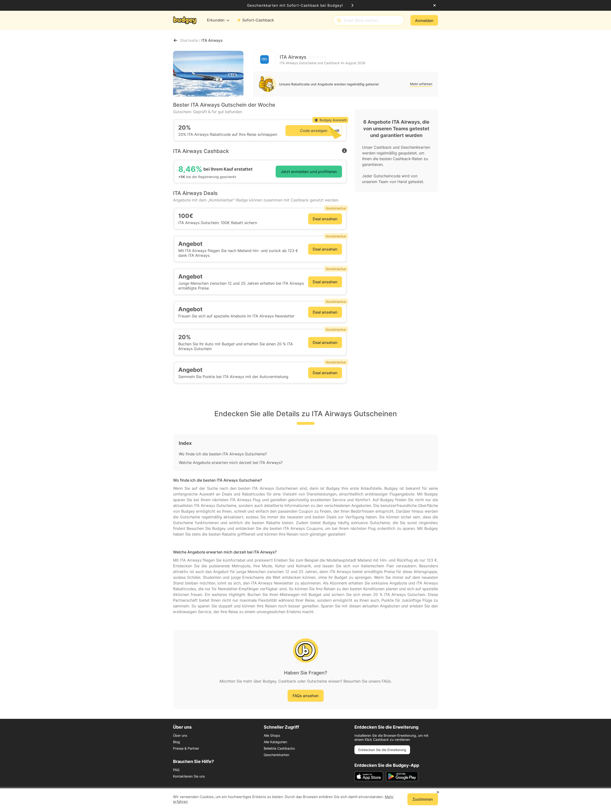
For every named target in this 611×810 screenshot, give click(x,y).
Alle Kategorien (275, 742)
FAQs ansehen (306, 695)
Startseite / (190, 40)
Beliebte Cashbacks (279, 748)
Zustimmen (422, 799)
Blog (176, 742)
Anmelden (424, 20)
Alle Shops (272, 735)
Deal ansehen (325, 218)
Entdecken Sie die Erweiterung (382, 750)
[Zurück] (175, 40)
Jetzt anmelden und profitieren (309, 171)
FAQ (176, 770)
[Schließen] (434, 5)
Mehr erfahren (421, 84)
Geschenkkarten (276, 755)
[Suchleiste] (339, 20)
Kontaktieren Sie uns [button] (189, 776)
